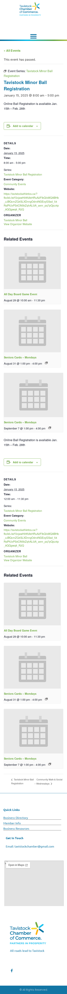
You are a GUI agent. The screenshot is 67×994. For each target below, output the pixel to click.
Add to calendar (23, 126)
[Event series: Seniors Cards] (46, 363)
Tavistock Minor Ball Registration (23, 174)
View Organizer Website (18, 224)
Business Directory (15, 817)
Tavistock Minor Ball (15, 220)
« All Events (12, 50)
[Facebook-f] (11, 970)
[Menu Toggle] (33, 36)
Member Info (12, 823)
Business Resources (16, 828)
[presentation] (32, 268)
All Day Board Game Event (20, 294)
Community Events (15, 184)
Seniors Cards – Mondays (20, 357)
